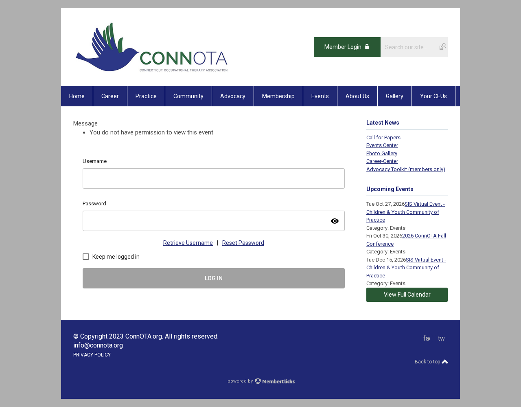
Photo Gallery (381, 153)
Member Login (342, 47)
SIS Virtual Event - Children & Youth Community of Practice (405, 212)
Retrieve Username (188, 243)
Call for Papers (383, 137)
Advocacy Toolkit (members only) (405, 169)
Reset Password (243, 243)
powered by (241, 381)
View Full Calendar (407, 294)
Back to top (428, 362)
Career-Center (382, 161)
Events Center (382, 145)
